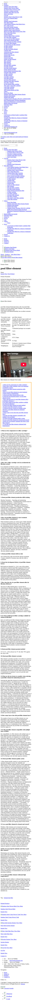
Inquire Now (4, 274)
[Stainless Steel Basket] (10, 247)
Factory (6, 123)
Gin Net (6, 15)
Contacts (6, 243)
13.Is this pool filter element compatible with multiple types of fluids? (14, 416)
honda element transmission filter (15, 190)
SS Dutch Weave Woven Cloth (15, 152)
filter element (10, 186)
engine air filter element (13, 184)
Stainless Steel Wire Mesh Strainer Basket (18, 203)
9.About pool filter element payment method (14, 405)
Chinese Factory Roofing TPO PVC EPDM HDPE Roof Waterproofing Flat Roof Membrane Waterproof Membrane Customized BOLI (19, 210)
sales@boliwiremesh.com (10, 126)
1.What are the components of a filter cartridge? (15, 384)
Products (6, 5)
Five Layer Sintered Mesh (14, 161)
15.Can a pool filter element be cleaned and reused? (16, 420)
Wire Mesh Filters (8, 22)
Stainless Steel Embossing (14, 164)
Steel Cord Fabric (11, 157)
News (5, 112)
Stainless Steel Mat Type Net (14, 155)
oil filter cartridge (11, 192)
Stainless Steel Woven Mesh (14, 151)
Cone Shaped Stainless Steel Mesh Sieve (17, 167)
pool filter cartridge (12, 193)
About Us (6, 106)
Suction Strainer (5, 942)
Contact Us (7, 125)
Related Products (5, 903)
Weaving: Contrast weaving (14, 154)
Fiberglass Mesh (8, 104)
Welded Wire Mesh (12, 206)
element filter (10, 183)
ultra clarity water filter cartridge (15, 198)
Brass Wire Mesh (11, 202)
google (11, 988)
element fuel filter (8, 897)
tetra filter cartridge (12, 196)
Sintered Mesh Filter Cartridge (15, 173)
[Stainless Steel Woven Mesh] (12, 250)
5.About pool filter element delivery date (13, 395)
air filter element (11, 179)
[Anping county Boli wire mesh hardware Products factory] (16, 138)
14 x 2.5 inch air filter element (15, 174)
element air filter (11, 182)
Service (6, 107)
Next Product (11, 274)
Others (5, 91)
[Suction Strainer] (9, 251)
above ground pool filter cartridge (16, 176)
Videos (6, 110)
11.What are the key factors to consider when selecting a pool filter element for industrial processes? (14, 409)
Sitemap (23, 984)
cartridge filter (10, 180)
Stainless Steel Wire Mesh (10, 6)
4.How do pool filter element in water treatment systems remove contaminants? (15, 392)
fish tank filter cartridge (13, 187)
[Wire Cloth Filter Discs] (7, 931)
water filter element (12, 199)
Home (5, 3)
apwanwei (7, 988)
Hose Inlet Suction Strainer (14, 168)
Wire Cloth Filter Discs (13, 171)
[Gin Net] (3, 947)
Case (5, 109)
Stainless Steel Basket (12, 205)
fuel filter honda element (13, 189)
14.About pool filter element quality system (14, 418)
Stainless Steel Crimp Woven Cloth (16, 160)
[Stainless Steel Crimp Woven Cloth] (11, 914)
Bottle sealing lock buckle (10, 103)
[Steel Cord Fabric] (9, 249)
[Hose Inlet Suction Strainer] (8, 923)
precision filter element (13, 195)
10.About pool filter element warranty (12, 406)
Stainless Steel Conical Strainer (15, 170)
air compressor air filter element (15, 177)
